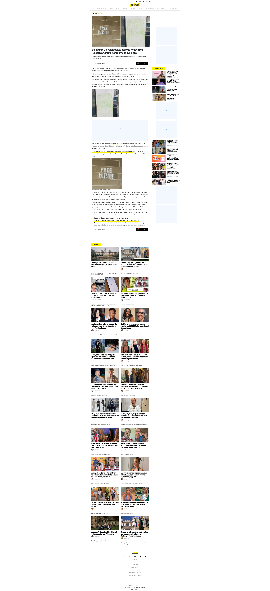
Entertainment (101, 8)
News (92, 8)
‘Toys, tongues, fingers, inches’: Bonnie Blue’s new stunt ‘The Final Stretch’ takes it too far (134, 416)
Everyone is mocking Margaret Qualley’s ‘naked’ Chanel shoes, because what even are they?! (103, 357)
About (135, 562)
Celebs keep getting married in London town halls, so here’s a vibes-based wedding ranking (134, 264)
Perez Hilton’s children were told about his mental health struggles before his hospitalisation (133, 445)
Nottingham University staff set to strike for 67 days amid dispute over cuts (104, 264)
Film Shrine (160, 8)
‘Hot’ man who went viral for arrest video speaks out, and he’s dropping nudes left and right (104, 386)
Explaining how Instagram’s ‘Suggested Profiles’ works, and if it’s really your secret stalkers (173, 157)
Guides (141, 8)
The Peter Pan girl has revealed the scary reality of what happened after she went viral (173, 165)
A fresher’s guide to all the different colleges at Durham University (104, 533)
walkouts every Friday (117, 144)
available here (132, 215)
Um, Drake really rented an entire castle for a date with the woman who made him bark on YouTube (105, 416)
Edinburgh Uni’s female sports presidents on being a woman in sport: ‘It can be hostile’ (120, 225)
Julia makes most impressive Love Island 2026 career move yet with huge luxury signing (134, 475)
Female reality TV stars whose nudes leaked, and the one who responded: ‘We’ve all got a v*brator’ (134, 357)
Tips (175, 1)
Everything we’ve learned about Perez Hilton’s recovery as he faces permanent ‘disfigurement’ (173, 80)
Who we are (155, 1)
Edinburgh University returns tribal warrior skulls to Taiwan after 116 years (116, 220)
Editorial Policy (135, 570)
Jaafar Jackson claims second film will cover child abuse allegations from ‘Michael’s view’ (104, 326)
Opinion (133, 8)
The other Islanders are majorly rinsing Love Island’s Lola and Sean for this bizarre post (173, 142)
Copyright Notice (135, 572)
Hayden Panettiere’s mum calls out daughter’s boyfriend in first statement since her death (173, 96)
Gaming (118, 8)
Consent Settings (135, 575)
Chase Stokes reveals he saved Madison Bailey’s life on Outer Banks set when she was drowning (134, 386)
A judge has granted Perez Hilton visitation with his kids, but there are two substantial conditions (104, 475)
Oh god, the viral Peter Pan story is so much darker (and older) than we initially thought (134, 295)
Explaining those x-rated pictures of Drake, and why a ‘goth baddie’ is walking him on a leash (173, 173)
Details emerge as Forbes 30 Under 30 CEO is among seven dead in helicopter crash (173, 88)
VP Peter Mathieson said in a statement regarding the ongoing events (112, 151)
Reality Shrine (150, 8)
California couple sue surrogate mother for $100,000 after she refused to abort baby (135, 326)
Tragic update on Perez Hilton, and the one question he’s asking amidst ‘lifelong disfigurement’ (172, 74)
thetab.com (132, 585)
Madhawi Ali (98, 63)
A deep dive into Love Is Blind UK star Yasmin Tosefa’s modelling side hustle (105, 504)
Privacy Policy (135, 578)
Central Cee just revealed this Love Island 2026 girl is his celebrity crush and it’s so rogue (104, 445)
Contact (163, 1)
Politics (125, 8)
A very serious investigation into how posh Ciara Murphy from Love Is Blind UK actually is (134, 504)
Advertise (169, 1)
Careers (135, 564)
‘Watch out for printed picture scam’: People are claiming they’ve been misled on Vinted (104, 295)
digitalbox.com (136, 589)
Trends (111, 8)
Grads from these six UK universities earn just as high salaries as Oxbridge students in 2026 (134, 534)
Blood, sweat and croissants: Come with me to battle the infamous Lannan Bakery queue (120, 223)
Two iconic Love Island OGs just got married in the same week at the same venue (173, 180)
